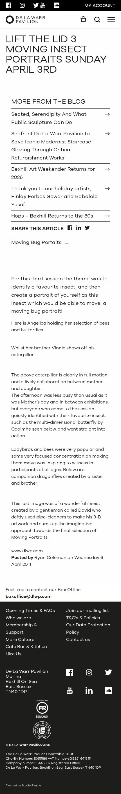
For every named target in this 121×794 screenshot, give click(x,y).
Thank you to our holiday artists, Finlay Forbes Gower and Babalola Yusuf (54, 196)
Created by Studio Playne (23, 786)
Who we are (18, 618)
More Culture (20, 639)
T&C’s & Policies (83, 618)
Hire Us (13, 654)
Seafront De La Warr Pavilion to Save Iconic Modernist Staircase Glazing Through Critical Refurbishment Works (51, 145)
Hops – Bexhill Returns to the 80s (52, 215)
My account (99, 6)
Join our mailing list (87, 610)
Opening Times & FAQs (30, 610)
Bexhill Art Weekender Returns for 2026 (53, 173)
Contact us (78, 639)
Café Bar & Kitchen (26, 647)
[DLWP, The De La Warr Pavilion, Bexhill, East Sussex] (25, 19)
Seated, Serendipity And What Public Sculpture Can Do (48, 118)
